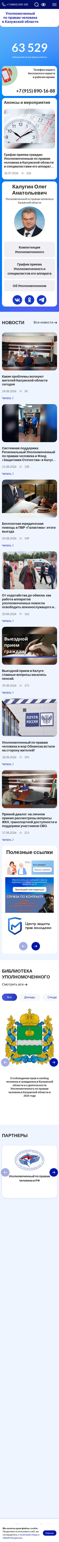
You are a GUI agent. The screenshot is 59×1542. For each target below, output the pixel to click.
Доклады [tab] (29, 997)
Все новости (44, 322)
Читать (7, 398)
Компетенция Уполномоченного (29, 249)
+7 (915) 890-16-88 (35, 91)
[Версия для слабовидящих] (43, 4)
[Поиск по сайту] (36, 4)
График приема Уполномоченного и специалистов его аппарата (29, 268)
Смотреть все (13, 984)
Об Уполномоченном (29, 286)
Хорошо (49, 1533)
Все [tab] (9, 997)
